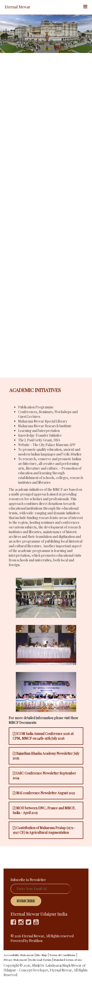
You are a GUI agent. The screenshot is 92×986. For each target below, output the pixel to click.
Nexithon (35, 940)
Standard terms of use (68, 960)
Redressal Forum (40, 960)
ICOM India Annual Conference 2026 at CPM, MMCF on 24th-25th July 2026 (43, 736)
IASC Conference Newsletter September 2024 (44, 775)
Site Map (41, 955)
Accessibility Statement (19, 955)
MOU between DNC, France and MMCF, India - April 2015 (44, 810)
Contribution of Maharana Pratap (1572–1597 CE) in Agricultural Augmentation (44, 830)
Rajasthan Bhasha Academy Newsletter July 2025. (46, 755)
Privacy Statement (15, 960)
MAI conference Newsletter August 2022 (45, 793)
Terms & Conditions (62, 955)
